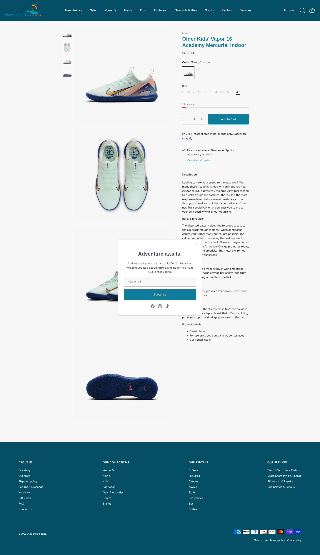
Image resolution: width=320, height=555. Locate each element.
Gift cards (25, 498)
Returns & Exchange (31, 487)
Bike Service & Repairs (281, 487)
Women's (110, 10)
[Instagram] (160, 306)
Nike (185, 33)
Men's (128, 10)
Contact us (25, 509)
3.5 (210, 92)
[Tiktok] (167, 306)
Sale (93, 10)
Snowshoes (196, 498)
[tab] (191, 175)
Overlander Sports (36, 533)
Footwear (160, 10)
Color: (196, 62)
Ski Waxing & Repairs (280, 481)
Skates (193, 509)
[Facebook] (153, 306)
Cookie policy (294, 540)
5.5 (222, 92)
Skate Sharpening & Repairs (284, 475)
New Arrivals (73, 10)
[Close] (197, 244)
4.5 (238, 92)
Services (245, 10)
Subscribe (160, 294)
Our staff (24, 475)
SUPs (192, 492)
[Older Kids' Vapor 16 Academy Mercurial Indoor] (67, 34)
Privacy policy (277, 540)
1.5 (188, 92)
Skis (191, 503)
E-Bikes (193, 470)
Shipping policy (28, 481)
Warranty (24, 492)
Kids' (143, 10)
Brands (107, 503)
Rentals (227, 10)
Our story (24, 470)
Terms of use (261, 540)
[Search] (302, 10)
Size (184, 86)
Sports (209, 10)
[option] (67, 34)
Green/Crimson (188, 73)
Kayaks (193, 487)
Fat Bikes (194, 475)
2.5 (199, 92)
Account (289, 10)
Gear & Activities (186, 10)
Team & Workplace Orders (283, 470)
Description (189, 174)
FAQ (21, 503)
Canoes (193, 481)
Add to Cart (228, 119)
